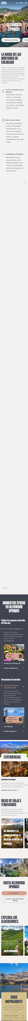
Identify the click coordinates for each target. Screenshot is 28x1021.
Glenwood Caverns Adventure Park (11, 686)
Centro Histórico (10, 731)
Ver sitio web (13, 893)
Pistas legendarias (11, 668)
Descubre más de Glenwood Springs (15, 899)
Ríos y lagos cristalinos (13, 629)
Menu (21, 3)
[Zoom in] (25, 183)
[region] (14, 385)
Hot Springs (8, 726)
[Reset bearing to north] (25, 187)
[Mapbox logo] (5, 588)
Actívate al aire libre (11, 40)
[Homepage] (4, 3)
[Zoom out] (25, 185)
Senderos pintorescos (12, 663)
